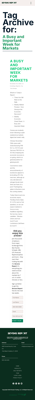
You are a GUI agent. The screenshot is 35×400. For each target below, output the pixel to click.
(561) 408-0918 (5, 360)
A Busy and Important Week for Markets (21, 70)
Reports (18, 86)
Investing (12, 86)
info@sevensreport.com (27, 346)
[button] (31, 3)
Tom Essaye (13, 88)
